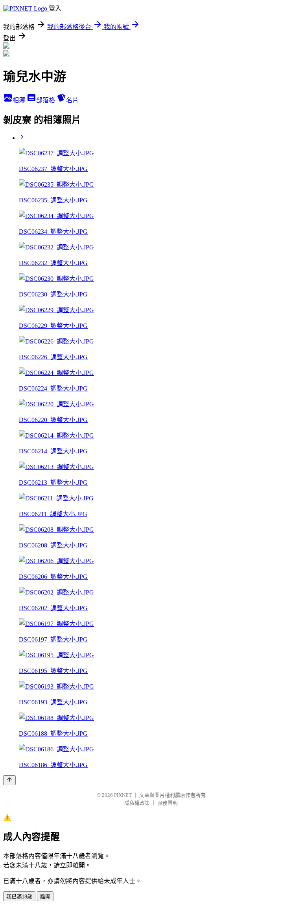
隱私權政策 (137, 803)
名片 (72, 100)
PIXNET (123, 795)
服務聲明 (167, 803)
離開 (45, 897)
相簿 (20, 100)
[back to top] (9, 780)
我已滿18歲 (19, 897)
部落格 (46, 100)
